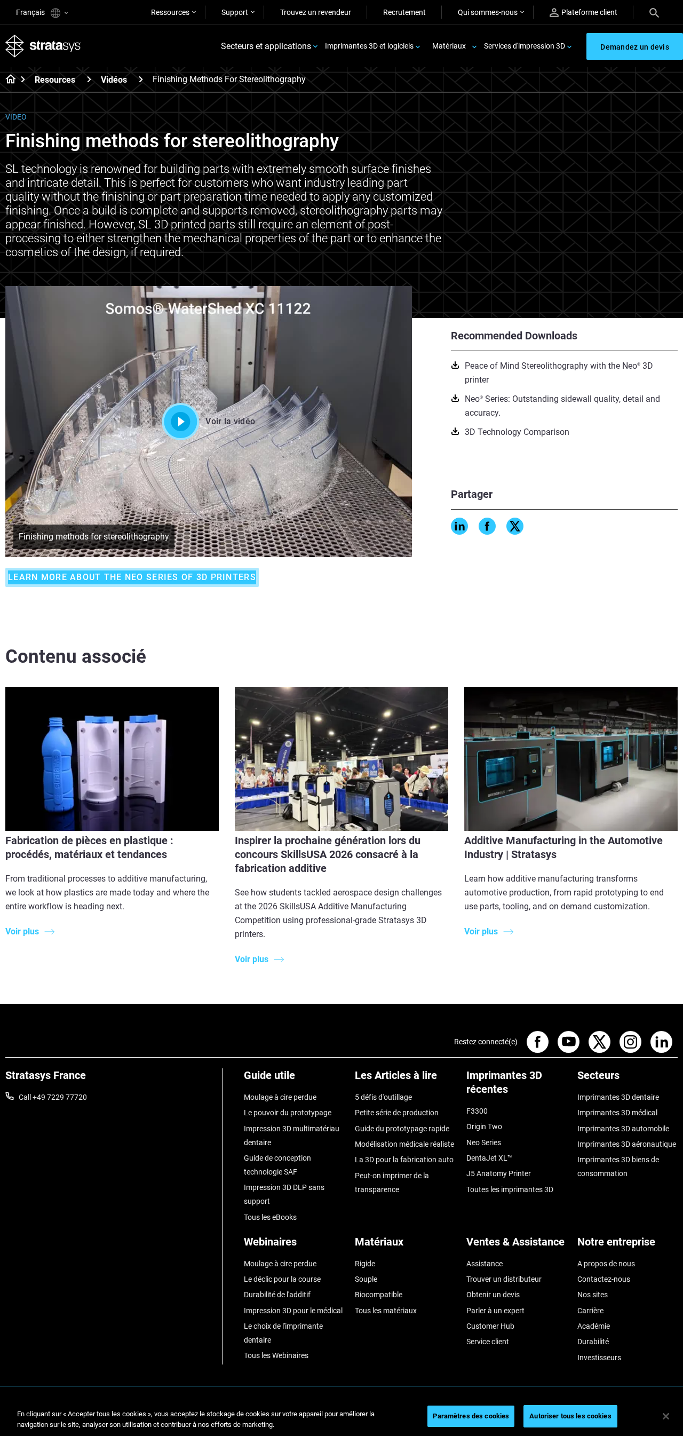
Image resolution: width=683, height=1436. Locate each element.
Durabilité (593, 1341)
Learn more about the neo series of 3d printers (132, 577)
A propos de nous (606, 1263)
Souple (366, 1279)
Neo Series (483, 1142)
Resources (55, 80)
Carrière (590, 1310)
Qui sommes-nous (488, 12)
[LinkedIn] (459, 526)
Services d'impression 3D (524, 46)
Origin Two (484, 1126)
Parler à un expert (495, 1310)
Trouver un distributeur (504, 1279)
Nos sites (592, 1294)
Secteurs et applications (266, 46)
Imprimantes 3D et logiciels (369, 46)
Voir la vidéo (230, 421)
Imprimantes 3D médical (617, 1112)
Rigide (365, 1263)
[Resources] (89, 79)
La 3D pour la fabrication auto (404, 1159)
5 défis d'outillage (383, 1097)
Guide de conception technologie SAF (277, 1165)
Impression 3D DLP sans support (284, 1194)
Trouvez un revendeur (315, 12)
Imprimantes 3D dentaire (618, 1097)
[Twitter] (514, 526)
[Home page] (7, 80)
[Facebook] (487, 526)
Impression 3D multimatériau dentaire (291, 1135)
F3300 (477, 1111)
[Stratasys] (43, 46)
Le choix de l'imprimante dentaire (283, 1333)
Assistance (484, 1263)
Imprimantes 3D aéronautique (626, 1144)
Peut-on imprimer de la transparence (392, 1182)
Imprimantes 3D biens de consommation (618, 1166)
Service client (487, 1341)
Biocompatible (378, 1294)
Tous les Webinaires (276, 1355)
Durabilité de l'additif (277, 1294)
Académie (593, 1326)
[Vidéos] (141, 79)
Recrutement (404, 12)
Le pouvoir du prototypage (287, 1112)
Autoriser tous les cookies (570, 1416)
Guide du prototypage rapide (402, 1128)
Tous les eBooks (270, 1217)
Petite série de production (397, 1112)
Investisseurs (599, 1357)
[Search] (654, 12)
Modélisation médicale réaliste (404, 1144)
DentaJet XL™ (489, 1158)
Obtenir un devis (493, 1294)
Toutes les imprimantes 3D (509, 1189)
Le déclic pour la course (282, 1279)
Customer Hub (490, 1326)
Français (31, 12)
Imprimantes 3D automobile (623, 1128)
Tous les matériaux (386, 1310)
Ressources (170, 12)
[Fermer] (666, 1416)
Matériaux (449, 46)
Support (234, 12)
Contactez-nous (603, 1279)
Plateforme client (589, 12)
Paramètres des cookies (471, 1416)
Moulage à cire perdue (280, 1097)
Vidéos (114, 80)
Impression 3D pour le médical (293, 1310)
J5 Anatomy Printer (498, 1173)
